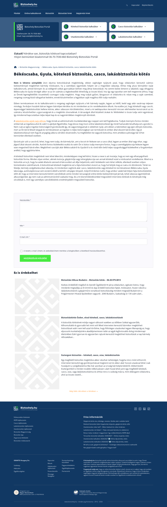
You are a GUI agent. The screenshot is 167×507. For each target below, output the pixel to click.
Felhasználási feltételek (22, 417)
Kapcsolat (135, 5)
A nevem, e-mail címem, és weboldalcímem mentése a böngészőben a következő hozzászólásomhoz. (65, 251)
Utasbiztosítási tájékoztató (23, 429)
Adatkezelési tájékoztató (52, 467)
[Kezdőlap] (15, 67)
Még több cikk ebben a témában (82, 391)
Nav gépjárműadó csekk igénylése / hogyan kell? (100, 448)
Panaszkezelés (53, 471)
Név (22, 225)
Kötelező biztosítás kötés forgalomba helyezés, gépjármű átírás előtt (107, 424)
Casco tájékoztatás (20, 423)
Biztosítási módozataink (22, 441)
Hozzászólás (25, 200)
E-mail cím (24, 237)
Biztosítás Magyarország (22, 432)
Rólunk (50, 463)
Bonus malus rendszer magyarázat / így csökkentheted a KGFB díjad (107, 433)
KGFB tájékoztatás (20, 420)
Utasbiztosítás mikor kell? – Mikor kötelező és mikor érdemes (104, 427)
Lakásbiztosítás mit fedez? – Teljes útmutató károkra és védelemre (106, 430)
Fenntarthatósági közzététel (67, 461)
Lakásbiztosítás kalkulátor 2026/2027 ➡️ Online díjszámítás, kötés (106, 442)
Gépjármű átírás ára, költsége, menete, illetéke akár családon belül (106, 421)
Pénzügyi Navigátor (51, 475)
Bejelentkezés (147, 5)
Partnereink (66, 471)
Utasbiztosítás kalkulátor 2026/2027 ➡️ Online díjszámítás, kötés (105, 439)
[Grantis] (26, 408)
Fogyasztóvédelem (68, 465)
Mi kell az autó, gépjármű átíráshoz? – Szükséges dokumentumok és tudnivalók (110, 445)
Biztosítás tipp (18, 435)
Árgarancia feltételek (21, 438)
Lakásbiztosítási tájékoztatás (23, 426)
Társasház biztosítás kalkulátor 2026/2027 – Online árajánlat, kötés (106, 436)
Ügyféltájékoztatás (68, 468)
